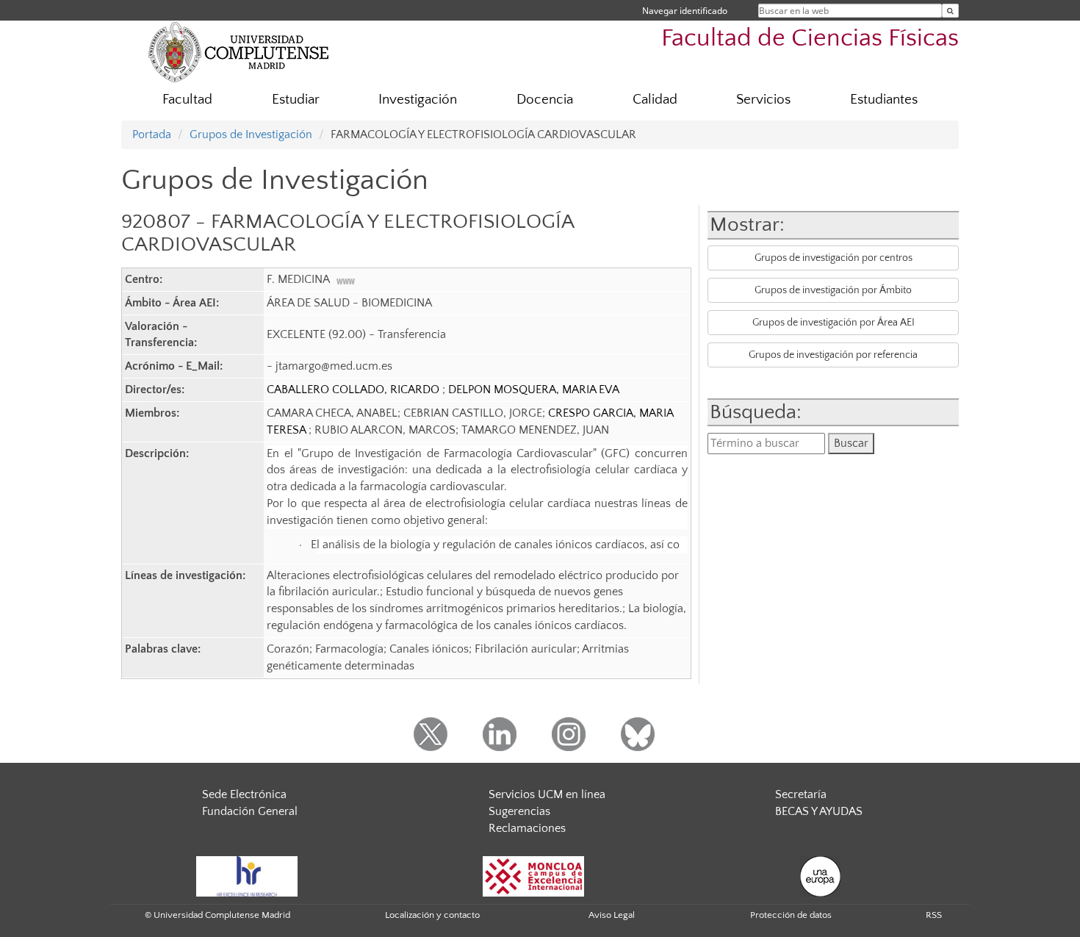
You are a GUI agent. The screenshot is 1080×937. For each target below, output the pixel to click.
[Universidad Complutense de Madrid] (238, 51)
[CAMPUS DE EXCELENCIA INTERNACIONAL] (533, 875)
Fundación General (250, 811)
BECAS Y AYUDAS (819, 811)
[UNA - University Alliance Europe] (820, 875)
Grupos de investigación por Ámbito (833, 290)
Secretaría (801, 794)
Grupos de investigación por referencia (833, 355)
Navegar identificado (684, 10)
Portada (151, 134)
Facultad (187, 99)
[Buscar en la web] (950, 11)
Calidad (655, 99)
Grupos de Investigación (251, 134)
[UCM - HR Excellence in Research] (247, 875)
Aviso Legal (611, 915)
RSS (934, 915)
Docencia (544, 99)
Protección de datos (791, 915)
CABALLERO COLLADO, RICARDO (354, 389)
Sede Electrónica (244, 794)
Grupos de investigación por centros (833, 258)
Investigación (417, 99)
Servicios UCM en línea (547, 794)
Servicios (763, 99)
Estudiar (296, 99)
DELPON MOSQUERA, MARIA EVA (533, 389)
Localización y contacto (432, 915)
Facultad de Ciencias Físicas (810, 38)
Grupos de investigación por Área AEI (833, 323)
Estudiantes (884, 99)
